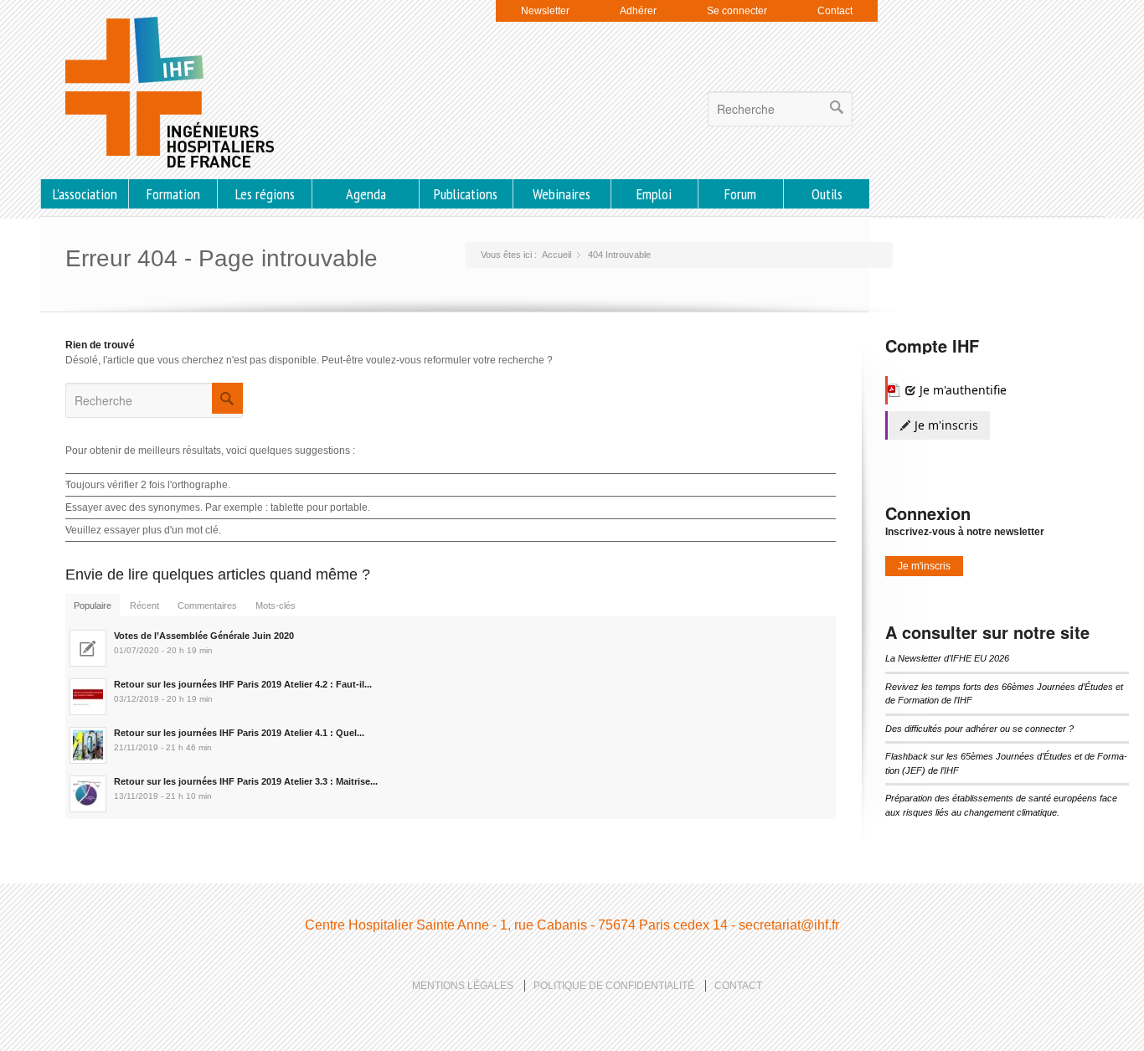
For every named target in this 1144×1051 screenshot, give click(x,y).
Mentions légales (462, 986)
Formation (173, 194)
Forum (740, 194)
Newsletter (545, 11)
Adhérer (638, 11)
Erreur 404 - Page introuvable (221, 258)
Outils (827, 194)
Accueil (556, 255)
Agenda (366, 194)
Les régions (265, 194)
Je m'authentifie (961, 390)
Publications (465, 194)
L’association (85, 194)
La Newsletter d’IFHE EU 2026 (947, 658)
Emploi (654, 194)
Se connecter (737, 11)
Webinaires (561, 194)
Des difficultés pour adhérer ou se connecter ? (979, 729)
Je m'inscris (944, 425)
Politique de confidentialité (613, 986)
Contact (835, 11)
